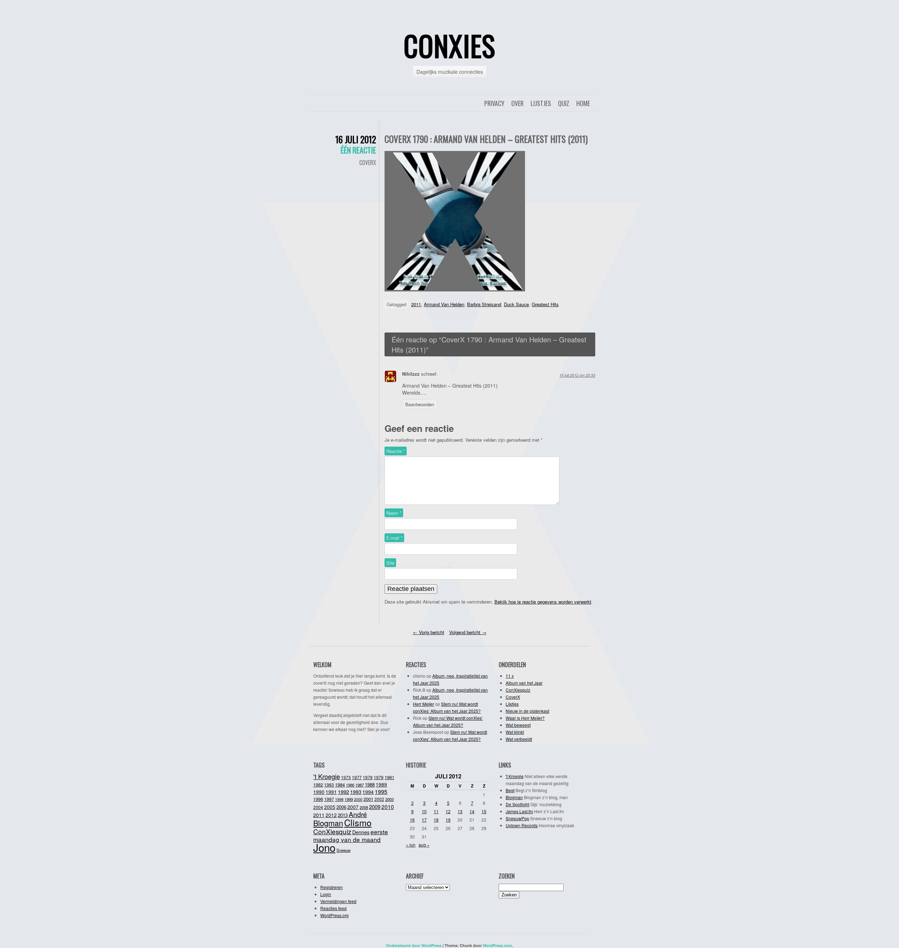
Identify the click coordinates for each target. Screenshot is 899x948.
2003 (389, 799)
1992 (343, 791)
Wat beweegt (518, 725)
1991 (331, 791)
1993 (355, 791)
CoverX (367, 162)
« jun (410, 845)
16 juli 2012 (355, 139)
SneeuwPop (517, 818)
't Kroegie (326, 776)
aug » (424, 845)
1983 (329, 785)
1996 (318, 799)
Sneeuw (343, 850)
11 (436, 811)
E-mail (394, 537)
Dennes (360, 832)
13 (460, 811)
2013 (343, 815)
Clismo (358, 822)
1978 (368, 777)
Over (517, 103)
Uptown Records (522, 825)
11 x (510, 676)
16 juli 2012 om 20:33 (577, 375)
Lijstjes (541, 103)
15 (483, 811)
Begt (510, 790)
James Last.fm (519, 811)
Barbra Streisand (484, 304)
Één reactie (358, 150)
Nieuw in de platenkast (527, 711)
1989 (381, 784)
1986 (350, 785)
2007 (353, 806)
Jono (324, 847)
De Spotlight (517, 804)
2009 (374, 806)
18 (436, 820)
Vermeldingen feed (338, 901)
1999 (348, 799)
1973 (346, 777)
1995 (381, 792)
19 (448, 820)
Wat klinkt (515, 732)
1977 (357, 777)
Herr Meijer (423, 704)
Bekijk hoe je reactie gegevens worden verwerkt (542, 601)
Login (325, 894)
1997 (329, 799)
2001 (368, 799)
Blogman (328, 822)
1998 (339, 799)
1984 (340, 784)
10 (424, 811)
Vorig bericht (428, 632)
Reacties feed (333, 908)
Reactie (395, 451)
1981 (389, 777)
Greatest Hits (545, 304)
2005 (329, 806)
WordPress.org (334, 915)
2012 (331, 814)
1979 (378, 777)
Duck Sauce (516, 304)
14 (472, 811)
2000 (358, 799)
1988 (370, 784)
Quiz (563, 103)
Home (583, 103)
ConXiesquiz (518, 690)
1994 (368, 791)
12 (448, 811)
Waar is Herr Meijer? (525, 718)
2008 (364, 807)
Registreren (331, 887)
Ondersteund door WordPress (413, 945)
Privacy (494, 103)
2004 (318, 807)
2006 (341, 807)
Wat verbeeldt (519, 739)
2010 (387, 806)
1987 (359, 785)
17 (424, 820)
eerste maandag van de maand (350, 835)
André (358, 814)
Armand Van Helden (444, 304)
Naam (393, 512)
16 (412, 820)
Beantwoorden (419, 404)
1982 (318, 785)
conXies (449, 45)
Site (390, 562)
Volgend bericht (467, 632)
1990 (318, 791)
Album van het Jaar (524, 683)
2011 (416, 304)
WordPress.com (497, 945)
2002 (379, 799)
